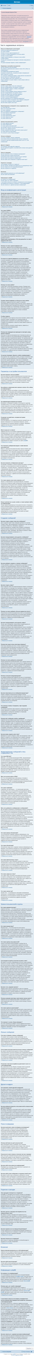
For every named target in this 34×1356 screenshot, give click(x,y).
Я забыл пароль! (5, 58)
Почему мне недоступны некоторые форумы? (11, 94)
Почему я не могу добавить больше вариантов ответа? (13, 91)
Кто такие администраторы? (7, 123)
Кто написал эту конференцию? (8, 179)
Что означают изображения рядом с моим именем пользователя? (16, 75)
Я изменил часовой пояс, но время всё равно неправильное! (15, 72)
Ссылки (4, 5)
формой (29, 36)
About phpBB (26, 1281)
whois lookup (9, 1307)
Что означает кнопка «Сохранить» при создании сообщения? (15, 99)
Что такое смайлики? (6, 110)
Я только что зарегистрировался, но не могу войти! (13, 54)
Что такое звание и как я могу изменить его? (11, 78)
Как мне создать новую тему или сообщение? (11, 85)
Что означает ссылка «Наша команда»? (10, 132)
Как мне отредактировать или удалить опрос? (11, 92)
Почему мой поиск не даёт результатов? (10, 155)
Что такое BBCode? (5, 107)
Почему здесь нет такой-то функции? (9, 180)
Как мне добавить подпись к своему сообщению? (12, 88)
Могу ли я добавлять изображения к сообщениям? (12, 111)
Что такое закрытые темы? (7, 117)
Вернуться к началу (7, 207)
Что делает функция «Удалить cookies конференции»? (13, 62)
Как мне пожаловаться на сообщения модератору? (12, 98)
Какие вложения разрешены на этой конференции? (12, 173)
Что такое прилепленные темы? (8, 115)
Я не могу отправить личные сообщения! (10, 137)
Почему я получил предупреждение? (9, 97)
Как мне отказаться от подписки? (8, 168)
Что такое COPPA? (5, 51)
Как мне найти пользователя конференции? (11, 158)
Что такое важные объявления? (8, 112)
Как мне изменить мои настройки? (9, 67)
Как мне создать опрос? (6, 90)
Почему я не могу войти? (7, 55)
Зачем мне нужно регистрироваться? (9, 50)
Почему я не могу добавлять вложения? (10, 95)
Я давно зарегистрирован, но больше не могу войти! (13, 57)
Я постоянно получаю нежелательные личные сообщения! (14, 138)
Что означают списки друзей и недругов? (10, 146)
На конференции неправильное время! (10, 71)
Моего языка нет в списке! (7, 74)
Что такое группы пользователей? (9, 125)
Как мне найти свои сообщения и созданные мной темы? (14, 159)
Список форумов (6, 1351)
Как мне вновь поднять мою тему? (9, 102)
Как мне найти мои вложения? (8, 174)
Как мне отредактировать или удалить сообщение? (12, 87)
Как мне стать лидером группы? (8, 128)
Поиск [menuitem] (32, 8)
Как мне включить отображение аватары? (10, 77)
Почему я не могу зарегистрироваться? (10, 53)
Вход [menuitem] (32, 5)
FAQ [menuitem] (9, 5)
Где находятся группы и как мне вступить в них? (12, 127)
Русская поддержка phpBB (17, 1355)
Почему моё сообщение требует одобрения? (11, 101)
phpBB (25, 440)
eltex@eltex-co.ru (27, 41)
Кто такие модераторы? (6, 124)
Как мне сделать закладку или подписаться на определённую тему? (16, 165)
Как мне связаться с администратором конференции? (13, 184)
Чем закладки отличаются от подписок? (10, 164)
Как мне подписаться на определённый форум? (12, 166)
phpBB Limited (20, 1276)
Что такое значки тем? (6, 118)
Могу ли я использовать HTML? (8, 108)
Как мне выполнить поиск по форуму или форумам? (13, 153)
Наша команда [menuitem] (26, 1351)
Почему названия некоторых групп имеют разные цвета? (14, 130)
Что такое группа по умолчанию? (8, 131)
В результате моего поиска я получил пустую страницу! (14, 156)
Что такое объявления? (6, 114)
